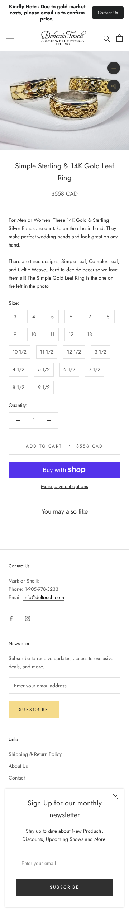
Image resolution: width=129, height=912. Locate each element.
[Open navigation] (10, 38)
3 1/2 (100, 351)
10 (33, 334)
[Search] (107, 38)
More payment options (64, 486)
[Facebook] (11, 618)
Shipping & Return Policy (35, 754)
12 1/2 (74, 351)
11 (52, 334)
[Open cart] (119, 38)
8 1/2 (18, 387)
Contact (17, 777)
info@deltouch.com (43, 597)
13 (89, 334)
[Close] (115, 796)
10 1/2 (20, 351)
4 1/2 (18, 369)
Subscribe (65, 887)
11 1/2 (46, 351)
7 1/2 (94, 369)
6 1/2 (69, 369)
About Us (18, 766)
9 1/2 (44, 387)
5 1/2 (44, 369)
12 (70, 334)
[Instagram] (27, 618)
